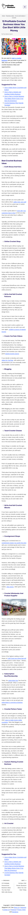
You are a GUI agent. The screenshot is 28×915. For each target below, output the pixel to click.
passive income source (12, 353)
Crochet (14, 17)
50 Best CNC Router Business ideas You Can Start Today (21, 885)
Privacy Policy (21, 909)
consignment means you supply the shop (14, 543)
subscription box (13, 680)
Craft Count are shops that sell (17, 658)
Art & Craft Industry (20, 15)
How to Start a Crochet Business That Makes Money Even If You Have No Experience (14, 98)
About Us (16, 907)
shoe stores (10, 587)
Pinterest (13, 909)
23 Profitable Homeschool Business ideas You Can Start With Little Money (7, 886)
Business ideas (10, 15)
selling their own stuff (19, 202)
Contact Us (6, 909)
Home (3, 15)
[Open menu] (24, 6)
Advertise (23, 907)
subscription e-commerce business (12, 702)
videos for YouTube (7, 360)
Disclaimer (15, 912)
